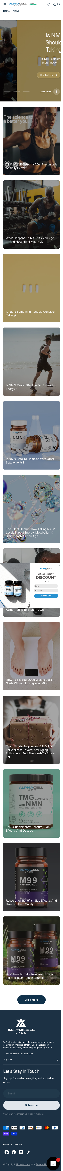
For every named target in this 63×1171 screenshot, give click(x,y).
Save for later (46, 600)
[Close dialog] (60, 565)
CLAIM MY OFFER (46, 596)
